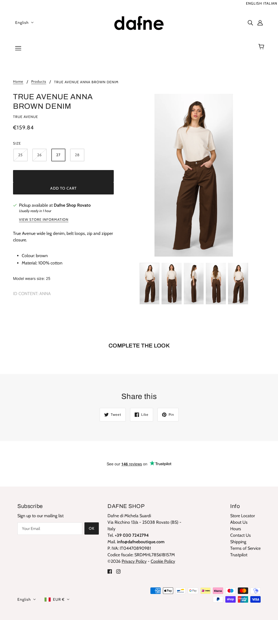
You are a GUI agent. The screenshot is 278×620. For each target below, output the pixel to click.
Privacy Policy (134, 561)
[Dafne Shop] (139, 21)
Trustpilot (238, 554)
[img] (250, 22)
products (38, 82)
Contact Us (240, 535)
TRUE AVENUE (25, 116)
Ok (91, 528)
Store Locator (242, 515)
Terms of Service (245, 548)
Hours (235, 528)
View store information (43, 220)
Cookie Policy (163, 561)
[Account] (260, 22)
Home (18, 82)
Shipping (238, 541)
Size (17, 143)
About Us (239, 522)
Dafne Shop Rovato (72, 205)
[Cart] (262, 46)
